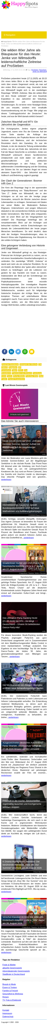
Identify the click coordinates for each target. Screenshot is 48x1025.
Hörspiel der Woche (28, 364)
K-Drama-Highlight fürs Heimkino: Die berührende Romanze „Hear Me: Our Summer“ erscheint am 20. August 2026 (22, 864)
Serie (9, 376)
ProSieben (35, 70)
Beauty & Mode (9, 984)
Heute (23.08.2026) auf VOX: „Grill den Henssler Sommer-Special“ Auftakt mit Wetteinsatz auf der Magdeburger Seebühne (22, 446)
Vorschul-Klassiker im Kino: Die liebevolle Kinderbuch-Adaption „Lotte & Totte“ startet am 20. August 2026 (24, 920)
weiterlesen (6, 480)
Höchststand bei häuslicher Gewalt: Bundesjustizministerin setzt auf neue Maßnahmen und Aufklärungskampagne (22, 508)
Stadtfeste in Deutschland (13, 974)
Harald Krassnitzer (16, 379)
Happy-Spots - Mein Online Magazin (19, 5)
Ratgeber (13, 367)
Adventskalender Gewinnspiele (16, 971)
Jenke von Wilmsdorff (39, 71)
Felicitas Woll (32, 376)
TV (13, 41)
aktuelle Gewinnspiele (12, 968)
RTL (45, 454)
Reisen (5, 997)
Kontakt (5, 1010)
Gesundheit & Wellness (12, 994)
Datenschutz (7, 1017)
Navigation (9, 35)
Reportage (42, 70)
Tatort (14, 370)
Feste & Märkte (9, 965)
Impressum (7, 1013)
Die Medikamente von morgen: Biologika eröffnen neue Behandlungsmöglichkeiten (23, 686)
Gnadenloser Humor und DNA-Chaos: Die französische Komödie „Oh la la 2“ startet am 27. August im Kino (23, 566)
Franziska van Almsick (22, 373)
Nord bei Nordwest (10, 364)
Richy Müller (18, 376)
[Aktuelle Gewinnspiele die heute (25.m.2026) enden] (19, 418)
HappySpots (7, 41)
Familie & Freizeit (10, 991)
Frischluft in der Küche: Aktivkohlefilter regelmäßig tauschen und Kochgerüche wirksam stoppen (22, 804)
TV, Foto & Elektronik (11, 1000)
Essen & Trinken (9, 987)
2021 (20, 370)
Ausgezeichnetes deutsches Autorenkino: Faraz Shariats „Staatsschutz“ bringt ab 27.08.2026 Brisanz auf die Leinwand (23, 745)
